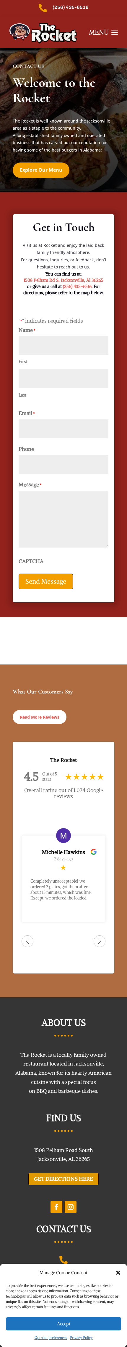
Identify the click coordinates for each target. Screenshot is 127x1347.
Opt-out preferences (51, 1337)
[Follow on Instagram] (70, 1207)
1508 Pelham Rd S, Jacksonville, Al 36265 (63, 280)
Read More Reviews (39, 717)
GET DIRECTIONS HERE (63, 1178)
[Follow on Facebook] (56, 1207)
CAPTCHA (31, 561)
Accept (63, 1324)
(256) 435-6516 (71, 7)
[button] (118, 1273)
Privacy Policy (81, 1337)
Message (30, 484)
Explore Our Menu (41, 170)
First (23, 361)
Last (22, 395)
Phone (26, 448)
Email (27, 413)
